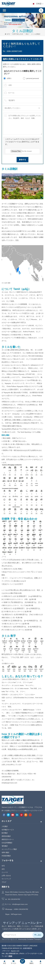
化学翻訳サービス (8, 830)
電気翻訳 (5, 846)
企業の (9, 78)
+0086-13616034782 (21, 909)
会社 (3, 869)
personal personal (32, 78)
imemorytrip (22, 939)
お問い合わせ (6, 875)
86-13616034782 (14, 899)
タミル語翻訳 (35, 34)
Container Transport (34, 939)
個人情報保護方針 (12, 953)
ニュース (5, 872)
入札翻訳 (5, 826)
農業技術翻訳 (6, 836)
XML (3, 953)
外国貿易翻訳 (6, 856)
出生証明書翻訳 (7, 843)
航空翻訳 (5, 833)
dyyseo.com (15, 951)
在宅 (8, 34)
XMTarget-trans (16, 914)
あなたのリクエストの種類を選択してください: (22, 72)
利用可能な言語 (17, 34)
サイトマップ (6, 879)
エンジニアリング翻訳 (9, 849)
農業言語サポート (8, 839)
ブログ (4, 882)
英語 (27, 34)
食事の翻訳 (5, 852)
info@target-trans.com (20, 904)
